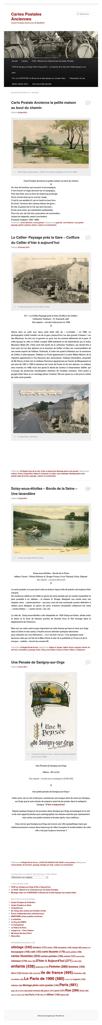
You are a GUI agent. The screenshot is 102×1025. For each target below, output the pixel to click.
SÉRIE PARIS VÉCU (20, 84)
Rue (72, 990)
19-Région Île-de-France (29, 647)
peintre (21, 225)
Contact (25, 61)
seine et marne (17, 995)
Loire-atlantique (63, 473)
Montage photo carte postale (67, 471)
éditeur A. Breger (55, 647)
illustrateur (79, 973)
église (64, 994)
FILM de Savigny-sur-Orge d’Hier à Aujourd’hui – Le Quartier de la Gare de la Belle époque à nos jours (49, 69)
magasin (79, 979)
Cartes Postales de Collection (23, 902)
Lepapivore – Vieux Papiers (22, 930)
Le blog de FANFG (18, 922)
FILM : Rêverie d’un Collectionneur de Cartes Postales (53, 61)
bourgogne (20, 951)
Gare (16, 973)
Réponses (80, 649)
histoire (27, 973)
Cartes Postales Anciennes (26, 16)
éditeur (53, 994)
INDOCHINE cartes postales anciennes (26, 916)
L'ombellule (16, 919)
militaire (16, 985)
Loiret (68, 979)
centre (69, 956)
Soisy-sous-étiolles (48, 649)
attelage (21, 947)
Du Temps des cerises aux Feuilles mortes (28, 910)
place (49, 990)
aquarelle (58, 222)
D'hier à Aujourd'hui (48, 471)
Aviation (40, 947)
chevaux (19, 961)
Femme (84, 647)
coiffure (14, 473)
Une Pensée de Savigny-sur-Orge (38, 662)
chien (31, 961)
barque (76, 947)
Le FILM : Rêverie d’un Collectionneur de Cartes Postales (34, 889)
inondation (17, 979)
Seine (38, 649)
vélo (43, 995)
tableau (72, 649)
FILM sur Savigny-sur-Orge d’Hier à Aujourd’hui (31, 887)
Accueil (15, 61)
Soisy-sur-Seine (62, 649)
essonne (77, 647)
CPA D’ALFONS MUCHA (41, 84)
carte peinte (78, 222)
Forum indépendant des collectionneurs (27, 913)
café (35, 951)
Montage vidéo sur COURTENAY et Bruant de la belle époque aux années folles (43, 892)
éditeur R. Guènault (40, 473)
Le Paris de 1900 (44, 978)
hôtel (36, 973)
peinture (28, 225)
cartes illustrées (26, 222)
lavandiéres (23, 649)
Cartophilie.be (17, 908)
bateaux (86, 947)
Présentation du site (77, 78)
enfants (23, 966)
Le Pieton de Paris (18, 927)
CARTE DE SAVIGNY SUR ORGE (51, 862)
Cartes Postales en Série (21, 905)
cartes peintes (38, 222)
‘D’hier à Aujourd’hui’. (55, 804)
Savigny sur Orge (46, 865)
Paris (68, 984)
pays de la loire (23, 476)
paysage (14, 225)
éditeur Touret (68, 647)
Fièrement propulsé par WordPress (51, 1016)
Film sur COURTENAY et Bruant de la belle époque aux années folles (38, 78)
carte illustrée (68, 222)
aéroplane (65, 947)
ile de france (27, 865)
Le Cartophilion (17, 924)
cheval (80, 956)
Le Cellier (52, 473)
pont (60, 990)
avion (52, 947)
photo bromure (36, 990)
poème (34, 225)
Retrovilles (15, 936)
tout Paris (32, 994)
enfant (77, 961)
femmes (77, 966)
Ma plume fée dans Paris (21, 933)
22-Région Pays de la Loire (30, 471)
